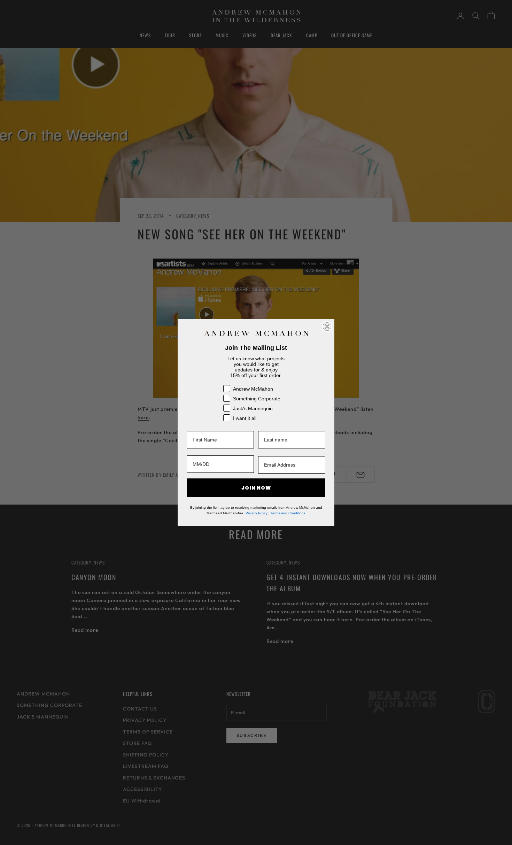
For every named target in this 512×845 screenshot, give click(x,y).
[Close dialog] (327, 326)
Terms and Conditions (288, 513)
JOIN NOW (256, 487)
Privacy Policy (256, 513)
